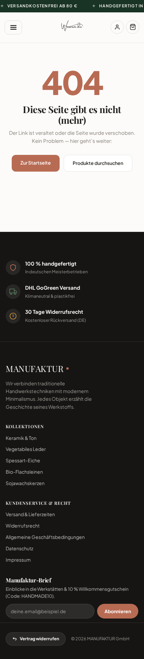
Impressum (18, 560)
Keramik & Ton (21, 438)
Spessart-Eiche (23, 460)
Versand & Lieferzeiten (30, 514)
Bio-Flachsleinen (24, 472)
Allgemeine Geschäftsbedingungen (45, 537)
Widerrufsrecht (23, 526)
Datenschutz (19, 548)
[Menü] (13, 27)
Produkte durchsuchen (98, 163)
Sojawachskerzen (25, 483)
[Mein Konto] (117, 27)
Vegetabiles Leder (26, 449)
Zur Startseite (35, 163)
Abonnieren (117, 611)
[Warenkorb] (132, 27)
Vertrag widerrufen (39, 638)
